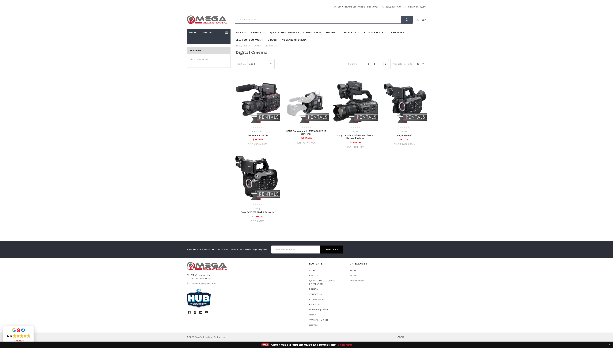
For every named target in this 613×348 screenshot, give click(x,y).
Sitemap (313, 325)
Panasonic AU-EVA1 (258, 135)
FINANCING (397, 32)
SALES (240, 32)
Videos (272, 39)
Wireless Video (357, 280)
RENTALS (256, 32)
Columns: (353, 64)
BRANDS (331, 32)
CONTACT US (349, 32)
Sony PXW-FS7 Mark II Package (257, 212)
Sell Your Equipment (249, 39)
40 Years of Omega (294, 39)
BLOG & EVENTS (374, 32)
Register (423, 6)
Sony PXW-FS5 (404, 135)
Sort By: (242, 64)
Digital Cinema (271, 46)
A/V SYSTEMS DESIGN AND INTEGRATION (293, 32)
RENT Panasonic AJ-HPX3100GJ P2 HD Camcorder (306, 132)
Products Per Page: (402, 64)
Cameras (257, 46)
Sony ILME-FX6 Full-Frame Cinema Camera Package (355, 137)
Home (238, 46)
